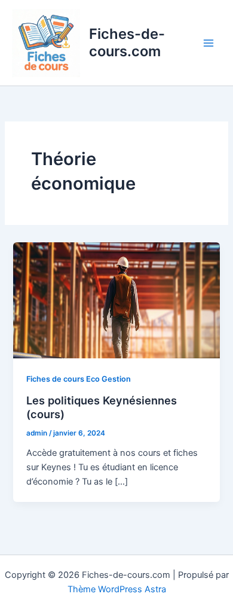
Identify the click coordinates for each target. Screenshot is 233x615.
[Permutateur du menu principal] (208, 43)
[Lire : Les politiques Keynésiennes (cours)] (116, 299)
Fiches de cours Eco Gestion (78, 379)
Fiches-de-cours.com (127, 42)
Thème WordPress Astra (117, 589)
